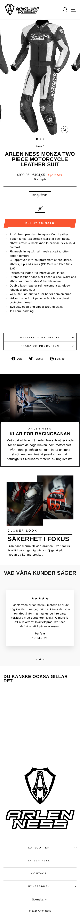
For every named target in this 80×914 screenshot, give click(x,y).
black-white (40, 195)
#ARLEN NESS (39, 860)
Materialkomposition (40, 337)
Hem (39, 146)
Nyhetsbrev (39, 886)
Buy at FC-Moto (40, 223)
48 (40, 208)
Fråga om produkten (40, 346)
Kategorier (39, 847)
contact (39, 873)
